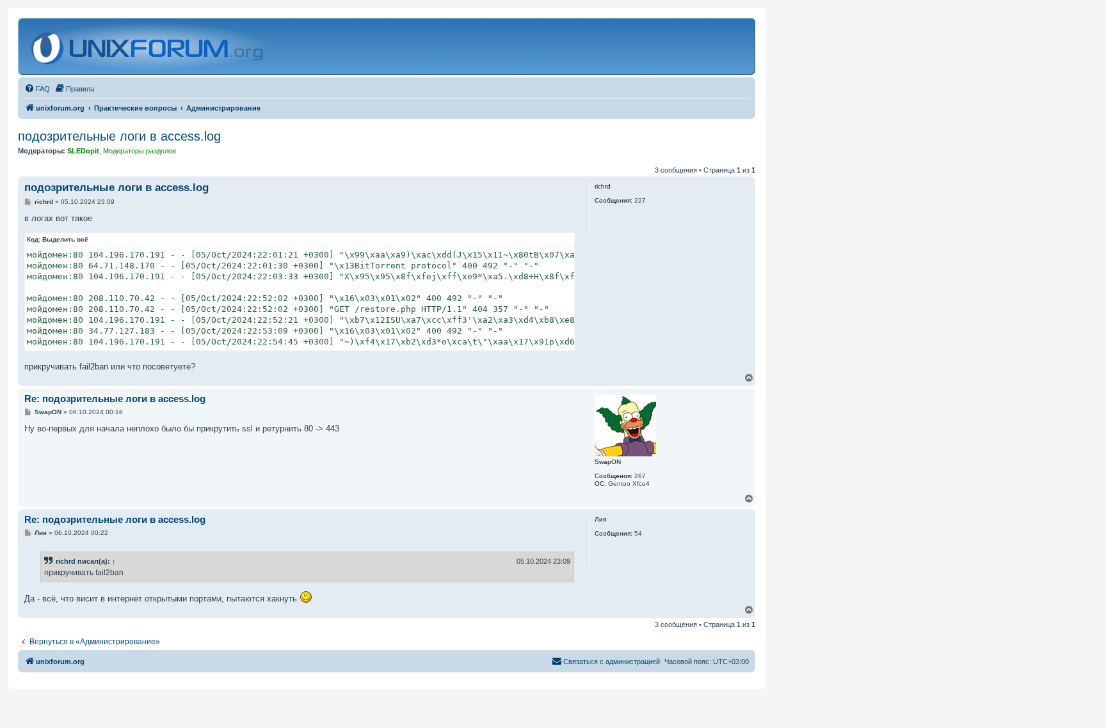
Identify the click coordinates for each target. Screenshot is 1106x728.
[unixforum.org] (148, 46)
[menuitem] (37, 89)
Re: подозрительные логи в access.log (114, 398)
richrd (66, 561)
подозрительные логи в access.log (119, 136)
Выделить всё (65, 239)
